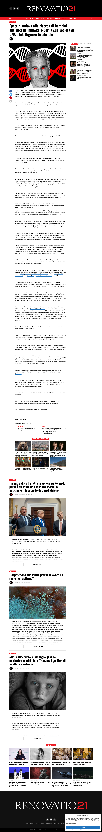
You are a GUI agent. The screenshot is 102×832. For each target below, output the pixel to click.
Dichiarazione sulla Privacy (85, 829)
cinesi (55, 274)
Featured (29, 423)
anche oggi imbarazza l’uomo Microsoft (36, 372)
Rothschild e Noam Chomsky (52, 92)
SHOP (75, 18)
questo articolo (28, 539)
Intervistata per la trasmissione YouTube (29, 179)
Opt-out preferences (76, 829)
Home (26, 18)
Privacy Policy (49, 18)
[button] (99, 815)
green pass (27, 274)
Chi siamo (37, 18)
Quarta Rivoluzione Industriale (44, 276)
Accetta (83, 827)
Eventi (42, 18)
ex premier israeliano (30, 92)
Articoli (31, 18)
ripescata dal (37, 309)
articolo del (56, 160)
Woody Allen (39, 92)
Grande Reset (30, 276)
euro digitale (34, 274)
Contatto (64, 18)
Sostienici (70, 18)
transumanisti (19, 276)
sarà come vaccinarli (51, 403)
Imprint (92, 829)
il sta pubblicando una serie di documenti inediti (40, 111)
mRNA (22, 274)
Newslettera (57, 18)
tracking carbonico (43, 274)
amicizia (41, 370)
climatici (60, 274)
